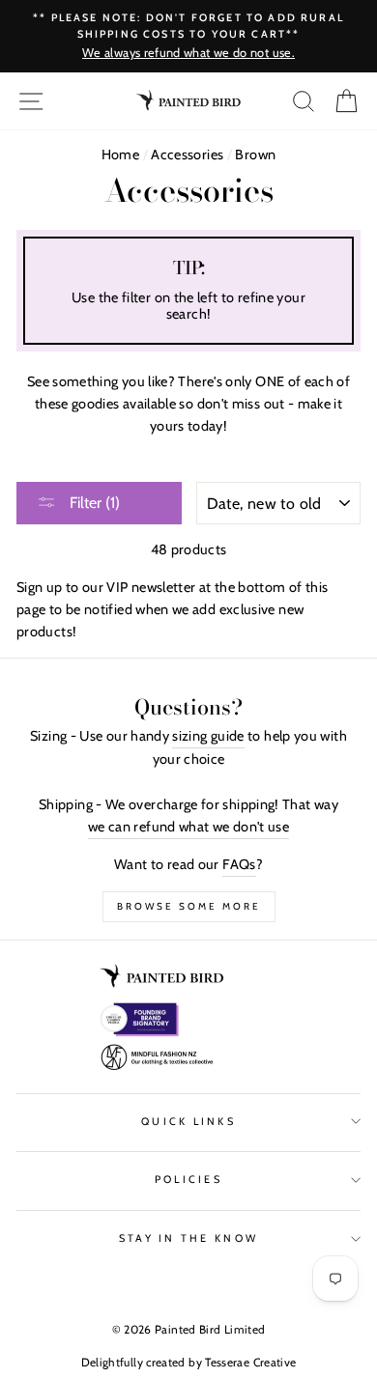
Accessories (187, 154)
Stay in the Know (188, 1238)
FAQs (238, 864)
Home (120, 154)
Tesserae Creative (250, 1362)
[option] (188, 36)
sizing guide (208, 736)
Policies (188, 1179)
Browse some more (189, 906)
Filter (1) (93, 502)
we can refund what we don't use (188, 826)
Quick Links (188, 1121)
